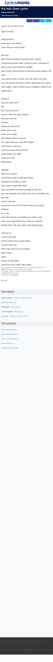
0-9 (2, 640)
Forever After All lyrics (23, 298)
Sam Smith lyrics (8, 343)
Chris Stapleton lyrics (10, 334)
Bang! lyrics (11, 302)
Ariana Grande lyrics (9, 339)
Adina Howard (8, 12)
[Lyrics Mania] (26, 3)
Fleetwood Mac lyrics (10, 348)
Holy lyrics (19, 312)
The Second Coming (9, 15)
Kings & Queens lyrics (19, 316)
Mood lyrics (16, 307)
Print (5, 280)
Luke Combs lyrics (8, 330)
